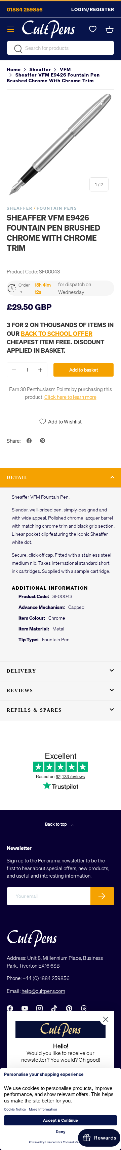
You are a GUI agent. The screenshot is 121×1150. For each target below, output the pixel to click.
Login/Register (92, 9)
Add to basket (83, 370)
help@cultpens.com (43, 990)
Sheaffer (20, 208)
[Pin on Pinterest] (43, 440)
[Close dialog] (106, 1019)
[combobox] (60, 48)
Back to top (56, 824)
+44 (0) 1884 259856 (46, 978)
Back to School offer (56, 333)
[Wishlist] (92, 29)
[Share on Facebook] (30, 440)
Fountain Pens (57, 208)
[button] (110, 29)
